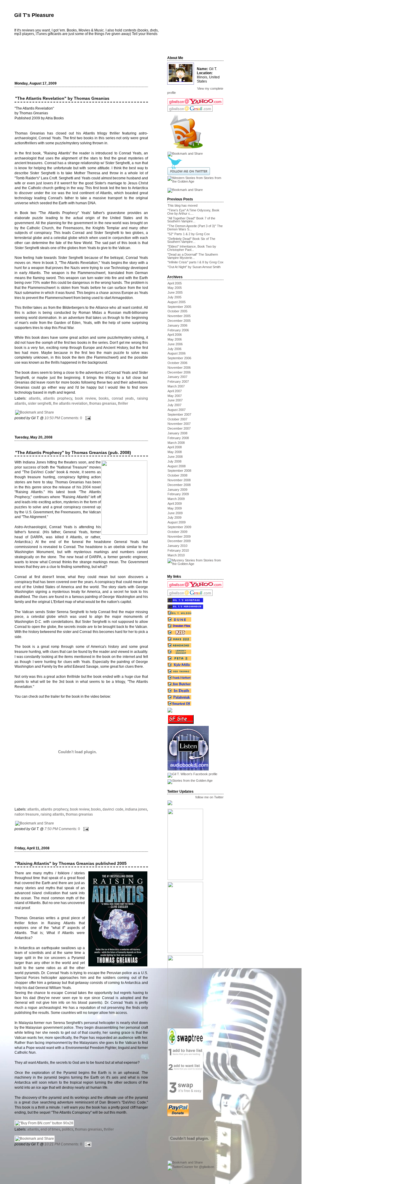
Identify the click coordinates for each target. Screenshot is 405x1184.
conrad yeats (123, 398)
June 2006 (175, 344)
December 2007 (179, 428)
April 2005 (175, 283)
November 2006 (179, 367)
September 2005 (179, 306)
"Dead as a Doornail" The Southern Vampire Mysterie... (192, 256)
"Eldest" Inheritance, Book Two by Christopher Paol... (191, 248)
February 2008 (178, 438)
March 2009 (176, 499)
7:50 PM (51, 829)
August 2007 (177, 409)
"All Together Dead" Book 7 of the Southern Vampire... (191, 219)
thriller (123, 403)
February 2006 (178, 330)
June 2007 (175, 400)
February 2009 (178, 494)
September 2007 (179, 414)
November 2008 (179, 480)
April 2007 (175, 391)
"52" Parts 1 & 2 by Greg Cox (189, 234)
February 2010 (178, 550)
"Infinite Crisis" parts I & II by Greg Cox (196, 262)
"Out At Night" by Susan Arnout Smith (194, 267)
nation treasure (27, 814)
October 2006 (177, 363)
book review (85, 398)
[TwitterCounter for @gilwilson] (190, 1167)
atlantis (34, 398)
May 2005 (175, 287)
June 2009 (175, 513)
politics (67, 1129)
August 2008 (177, 466)
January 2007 (177, 377)
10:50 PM (52, 418)
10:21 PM (52, 1144)
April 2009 (175, 503)
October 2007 (177, 419)
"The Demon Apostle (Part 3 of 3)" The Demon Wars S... (195, 227)
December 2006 (179, 372)
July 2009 (174, 517)
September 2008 (179, 470)
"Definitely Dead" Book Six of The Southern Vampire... (191, 240)
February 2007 (178, 381)
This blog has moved (182, 205)
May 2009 (175, 508)
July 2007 (174, 405)
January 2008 (177, 433)
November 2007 (179, 423)
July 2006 (174, 349)
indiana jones (136, 809)
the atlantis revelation (70, 403)
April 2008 (175, 447)
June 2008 (175, 456)
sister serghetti (39, 403)
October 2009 (177, 532)
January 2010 (177, 545)
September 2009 (179, 527)
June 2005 (175, 292)
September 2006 (179, 358)
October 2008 (177, 475)
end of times (50, 1129)
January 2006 (177, 325)
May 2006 (175, 339)
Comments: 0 (71, 418)
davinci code (113, 809)
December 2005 (179, 320)
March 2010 (176, 555)
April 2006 (175, 334)
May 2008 (175, 452)
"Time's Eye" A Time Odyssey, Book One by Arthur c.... (193, 211)
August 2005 (177, 302)
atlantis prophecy (57, 398)
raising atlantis (52, 814)
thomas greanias (102, 403)
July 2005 (174, 297)
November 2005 (179, 316)
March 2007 (176, 386)
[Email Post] (87, 418)
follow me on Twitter (209, 797)
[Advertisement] (84, 62)
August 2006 (177, 353)
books (104, 398)
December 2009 (179, 541)
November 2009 (179, 536)
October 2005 (177, 311)
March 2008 (176, 442)
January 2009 (177, 489)
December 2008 (179, 485)
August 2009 (177, 522)
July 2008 (174, 461)
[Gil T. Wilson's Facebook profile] (192, 774)
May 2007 (175, 396)
